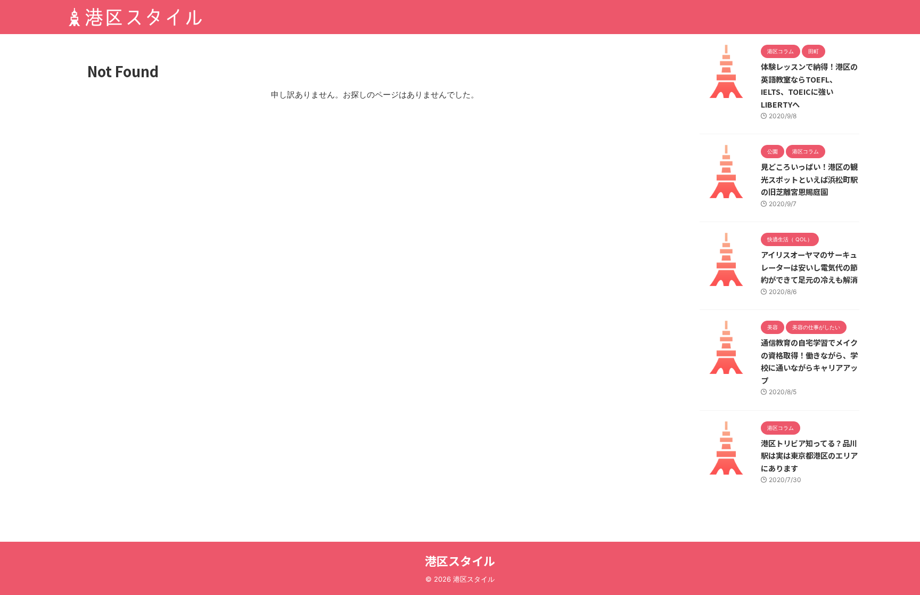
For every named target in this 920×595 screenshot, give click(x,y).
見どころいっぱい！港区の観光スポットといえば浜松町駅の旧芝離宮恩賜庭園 (809, 179)
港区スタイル (460, 560)
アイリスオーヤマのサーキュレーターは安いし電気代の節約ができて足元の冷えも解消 (809, 267)
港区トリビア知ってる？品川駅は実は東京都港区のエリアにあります (809, 455)
